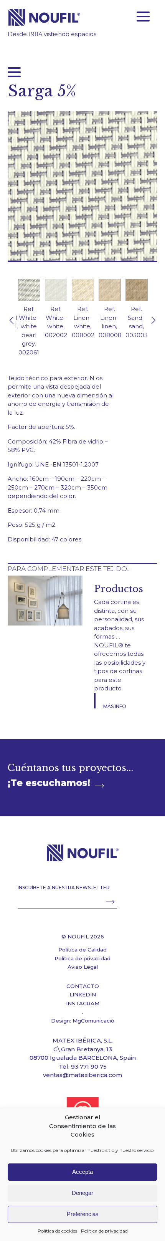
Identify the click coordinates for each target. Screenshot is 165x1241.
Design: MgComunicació (82, 1021)
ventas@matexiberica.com (82, 1075)
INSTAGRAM (82, 1003)
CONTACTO (82, 986)
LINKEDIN (82, 994)
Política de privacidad (104, 1231)
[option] (29, 320)
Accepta (82, 1171)
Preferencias (83, 1214)
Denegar (82, 1193)
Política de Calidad (82, 949)
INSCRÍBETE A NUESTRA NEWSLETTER (64, 887)
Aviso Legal (83, 967)
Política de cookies (57, 1231)
